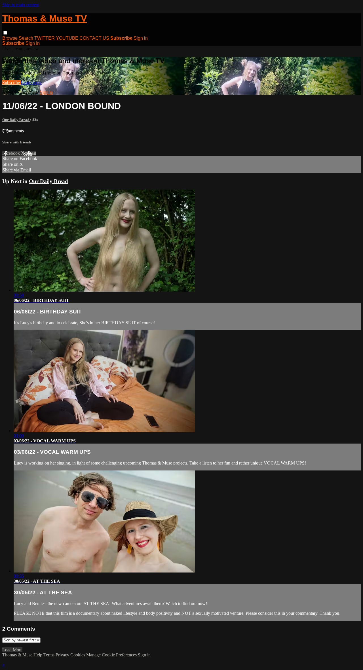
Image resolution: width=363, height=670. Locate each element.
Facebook (11, 153)
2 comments (13, 130)
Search (26, 38)
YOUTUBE (67, 38)
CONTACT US (94, 38)
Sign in (141, 38)
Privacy (63, 654)
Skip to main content (20, 4)
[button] (5, 33)
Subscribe (11, 82)
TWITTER (44, 38)
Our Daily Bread (16, 120)
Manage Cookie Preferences (112, 654)
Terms (49, 654)
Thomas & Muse (17, 654)
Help (38, 654)
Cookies (78, 654)
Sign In (33, 43)
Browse (10, 38)
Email (31, 153)
